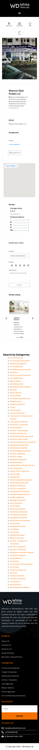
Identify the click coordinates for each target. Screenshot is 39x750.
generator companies (18, 459)
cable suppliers (16, 393)
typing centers (15, 584)
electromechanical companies (21, 436)
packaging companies (18, 518)
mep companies (16, 503)
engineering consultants (19, 445)
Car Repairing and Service (20, 398)
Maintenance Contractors (20, 491)
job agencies (15, 477)
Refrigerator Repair (17, 535)
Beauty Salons (15, 381)
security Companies (17, 547)
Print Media (14, 529)
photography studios (18, 526)
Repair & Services (17, 538)
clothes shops (15, 410)
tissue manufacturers (18, 570)
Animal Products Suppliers (20, 375)
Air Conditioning (16, 366)
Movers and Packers (17, 509)
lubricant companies (18, 488)
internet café (15, 474)
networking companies (18, 512)
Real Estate (14, 532)
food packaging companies (20, 451)
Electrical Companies (18, 433)
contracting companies (19, 422)
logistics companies (17, 486)
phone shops (15, 523)
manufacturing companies (20, 494)
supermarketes (15, 558)
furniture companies (17, 454)
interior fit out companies (19, 471)
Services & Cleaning (18, 549)
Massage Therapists (18, 500)
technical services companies (21, 564)
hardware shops (16, 462)
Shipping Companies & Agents (22, 552)
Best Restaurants (16, 384)
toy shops (13, 573)
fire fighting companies (19, 448)
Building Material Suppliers (20, 387)
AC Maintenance (16, 358)
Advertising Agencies (18, 364)
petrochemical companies (20, 520)
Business (13, 390)
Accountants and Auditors (20, 361)
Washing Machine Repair (19, 587)
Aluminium (14, 372)
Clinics (12, 407)
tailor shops (14, 561)
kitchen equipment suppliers (21, 480)
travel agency (15, 581)
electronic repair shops (19, 439)
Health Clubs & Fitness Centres (22, 465)
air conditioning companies (20, 369)
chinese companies (17, 404)
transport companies (18, 579)
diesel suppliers (16, 427)
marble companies (17, 497)
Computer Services (17, 413)
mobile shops (15, 506)
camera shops (15, 395)
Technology (14, 567)
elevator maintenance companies (23, 442)
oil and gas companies (18, 515)
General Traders (16, 456)
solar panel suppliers (18, 555)
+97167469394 (14, 144)
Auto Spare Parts (16, 378)
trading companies (17, 576)
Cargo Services (16, 401)
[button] (19, 13)
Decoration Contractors (19, 425)
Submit (19, 285)
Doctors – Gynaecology (19, 430)
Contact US (15, 153)
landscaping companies (19, 483)
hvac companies (16, 468)
